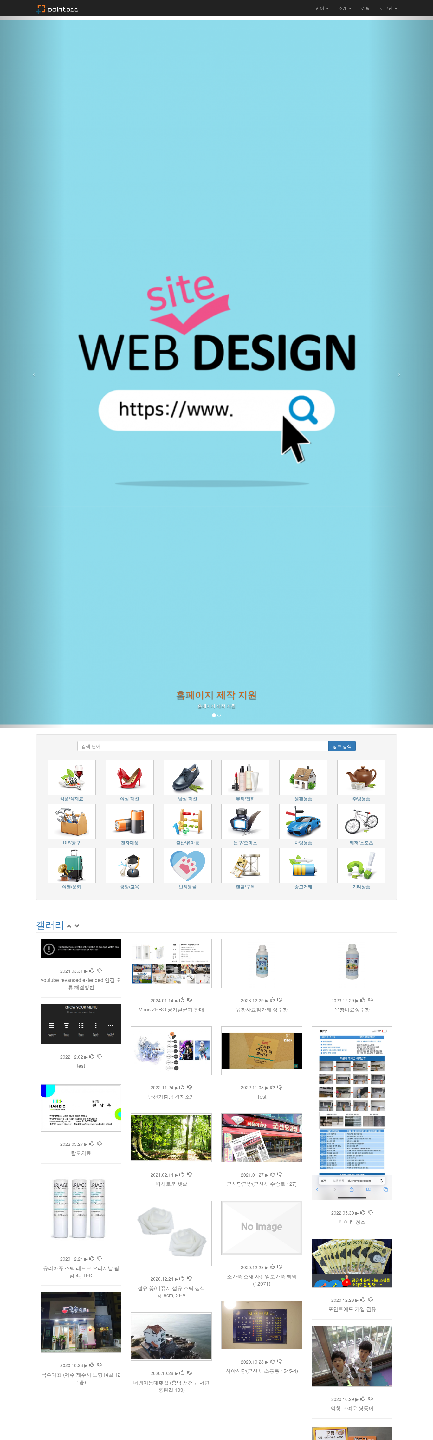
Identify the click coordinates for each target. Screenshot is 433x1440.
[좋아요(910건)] (362, 1300)
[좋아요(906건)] (362, 1399)
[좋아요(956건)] (91, 1258)
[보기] (77, 924)
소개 (343, 8)
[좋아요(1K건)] (91, 971)
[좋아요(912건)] (181, 1000)
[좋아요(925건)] (272, 1087)
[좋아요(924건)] (181, 1373)
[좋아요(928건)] (362, 1000)
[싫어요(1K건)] (99, 971)
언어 (320, 8)
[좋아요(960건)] (272, 1174)
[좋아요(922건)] (362, 1213)
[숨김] (69, 924)
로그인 (386, 8)
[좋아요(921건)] (272, 1267)
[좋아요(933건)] (91, 1144)
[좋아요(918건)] (91, 1057)
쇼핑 (365, 8)
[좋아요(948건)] (181, 1087)
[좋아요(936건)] (272, 1000)
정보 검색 (342, 746)
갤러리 (50, 924)
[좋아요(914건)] (181, 1278)
